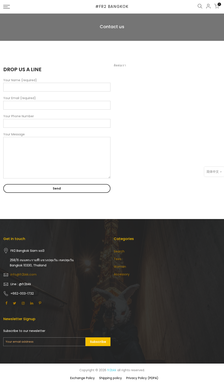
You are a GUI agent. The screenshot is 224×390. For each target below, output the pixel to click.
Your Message (14, 134)
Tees (117, 259)
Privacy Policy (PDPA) (142, 378)
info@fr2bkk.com (23, 274)
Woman (120, 266)
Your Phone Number (18, 116)
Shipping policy (110, 378)
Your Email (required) (19, 98)
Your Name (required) (20, 80)
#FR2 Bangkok (112, 7)
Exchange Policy (82, 378)
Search (119, 251)
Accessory (122, 274)
